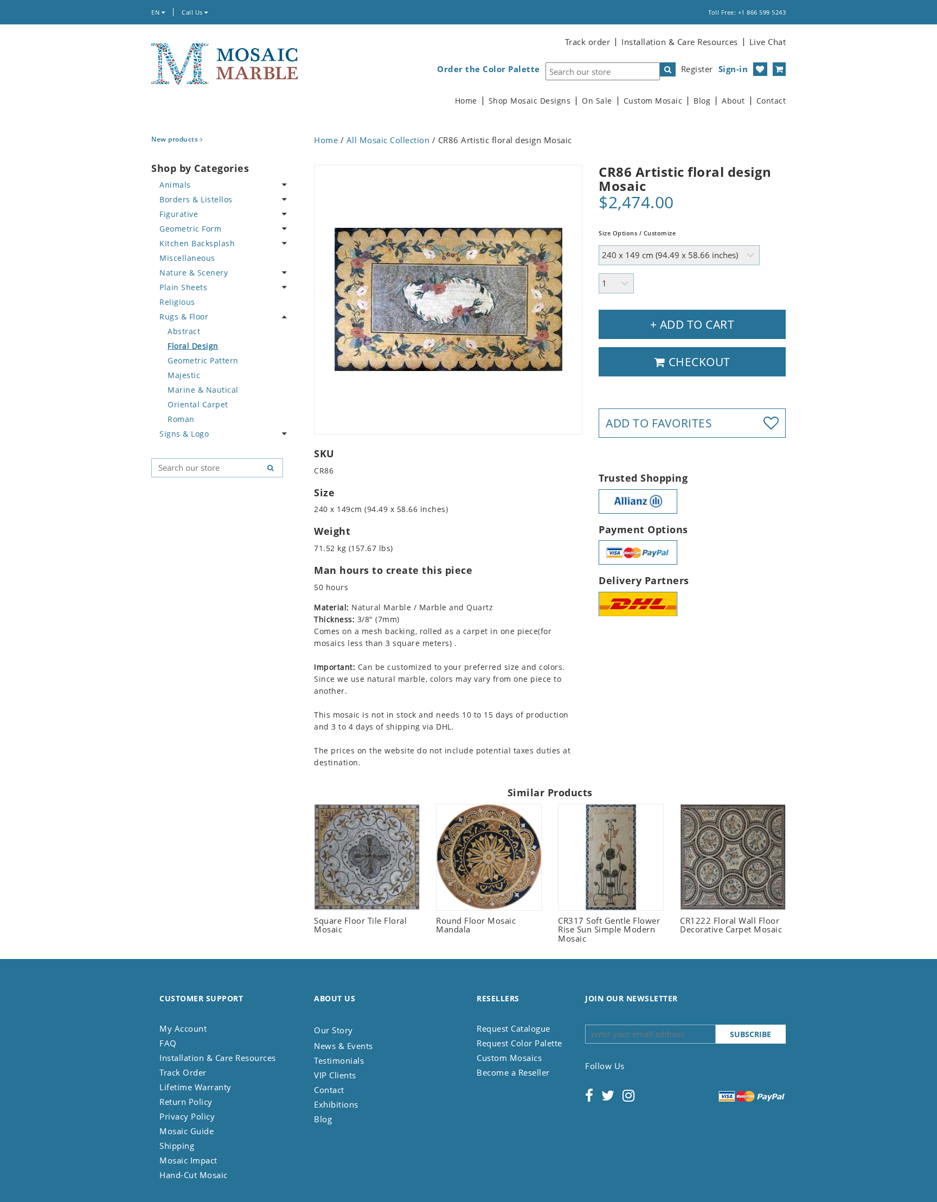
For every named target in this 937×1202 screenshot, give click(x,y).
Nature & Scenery (193, 272)
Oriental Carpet (198, 404)
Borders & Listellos (196, 199)
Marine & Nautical (203, 390)
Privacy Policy (187, 1116)
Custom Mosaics (509, 1057)
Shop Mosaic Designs (530, 101)
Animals (175, 185)
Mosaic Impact (188, 1160)
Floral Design (193, 346)
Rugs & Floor (183, 316)
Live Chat (767, 41)
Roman (181, 419)
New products (175, 139)
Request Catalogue (513, 1028)
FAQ (168, 1043)
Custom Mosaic (653, 101)
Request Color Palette (519, 1043)
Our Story (333, 1030)
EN (156, 12)
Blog (702, 101)
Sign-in (733, 68)
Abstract (184, 331)
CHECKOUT (697, 361)
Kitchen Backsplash (197, 243)
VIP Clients (335, 1075)
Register (697, 68)
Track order (588, 41)
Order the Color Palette (488, 69)
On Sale (597, 101)
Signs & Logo (184, 434)
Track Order (183, 1072)
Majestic (184, 375)
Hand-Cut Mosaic (193, 1174)
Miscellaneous (187, 258)
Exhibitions (336, 1104)
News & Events (343, 1045)
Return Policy (186, 1101)
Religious (177, 302)
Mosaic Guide (186, 1131)
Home (466, 101)
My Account (183, 1028)
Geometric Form (190, 229)
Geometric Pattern (203, 360)
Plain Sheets (183, 287)
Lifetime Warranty (195, 1087)
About (733, 101)
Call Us (193, 12)
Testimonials (339, 1060)
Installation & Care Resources (679, 41)
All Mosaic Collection (388, 140)
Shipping (176, 1145)
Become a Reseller (513, 1072)
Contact (771, 101)
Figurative (178, 214)
